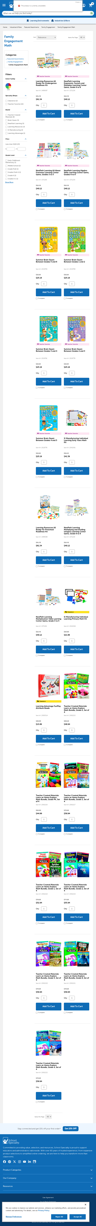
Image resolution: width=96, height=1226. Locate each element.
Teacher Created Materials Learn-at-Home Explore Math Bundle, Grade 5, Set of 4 (48, 977)
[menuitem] (37, 21)
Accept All (78, 1217)
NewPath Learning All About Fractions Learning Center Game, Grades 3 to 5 (48, 173)
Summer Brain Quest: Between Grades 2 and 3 (74, 350)
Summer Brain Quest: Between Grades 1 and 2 (74, 261)
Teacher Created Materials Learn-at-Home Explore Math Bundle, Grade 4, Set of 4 (48, 1066)
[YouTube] (24, 1162)
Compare (41, 120)
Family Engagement (48, 27)
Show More (9, 182)
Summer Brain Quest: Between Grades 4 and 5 (46, 439)
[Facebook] (4, 1162)
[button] (77, 2)
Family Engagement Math (66, 27)
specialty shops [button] (16, 95)
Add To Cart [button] (48, 114)
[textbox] (11, 149)
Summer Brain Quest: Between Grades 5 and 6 (46, 261)
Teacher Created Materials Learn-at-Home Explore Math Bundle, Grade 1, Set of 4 (48, 888)
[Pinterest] (9, 1162)
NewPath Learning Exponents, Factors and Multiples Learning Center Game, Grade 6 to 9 (75, 84)
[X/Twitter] (14, 1162)
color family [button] (16, 79)
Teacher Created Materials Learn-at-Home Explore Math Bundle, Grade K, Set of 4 (76, 709)
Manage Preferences (14, 1217)
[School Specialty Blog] (34, 1162)
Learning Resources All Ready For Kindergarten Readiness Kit (46, 83)
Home (5, 27)
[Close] (85, 1204)
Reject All (59, 1217)
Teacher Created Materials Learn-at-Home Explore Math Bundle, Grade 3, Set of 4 (76, 798)
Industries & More (16, 27)
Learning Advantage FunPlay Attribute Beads (48, 707)
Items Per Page (73, 37)
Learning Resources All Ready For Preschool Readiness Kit (46, 530)
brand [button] (16, 110)
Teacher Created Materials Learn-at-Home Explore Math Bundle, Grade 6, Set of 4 (76, 977)
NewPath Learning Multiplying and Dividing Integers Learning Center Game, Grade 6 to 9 (75, 531)
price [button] (16, 139)
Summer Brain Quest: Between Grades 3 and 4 (46, 350)
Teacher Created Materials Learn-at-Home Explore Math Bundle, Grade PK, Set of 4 (48, 798)
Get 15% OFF (70, 1129)
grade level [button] (16, 155)
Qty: (37, 105)
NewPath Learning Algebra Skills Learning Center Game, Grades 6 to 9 (76, 173)
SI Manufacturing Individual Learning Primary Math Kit (76, 618)
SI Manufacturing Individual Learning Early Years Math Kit (76, 440)
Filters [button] (9, 74)
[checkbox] (13, 101)
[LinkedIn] (29, 1162)
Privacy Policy (43, 1210)
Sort (34, 37)
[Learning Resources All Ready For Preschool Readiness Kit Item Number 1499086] (48, 507)
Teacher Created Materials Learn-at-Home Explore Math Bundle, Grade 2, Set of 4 (76, 888)
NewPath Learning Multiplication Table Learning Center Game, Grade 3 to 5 (48, 619)
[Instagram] (19, 1162)
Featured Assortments (31, 27)
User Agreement (48, 1197)
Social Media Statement (48, 1202)
